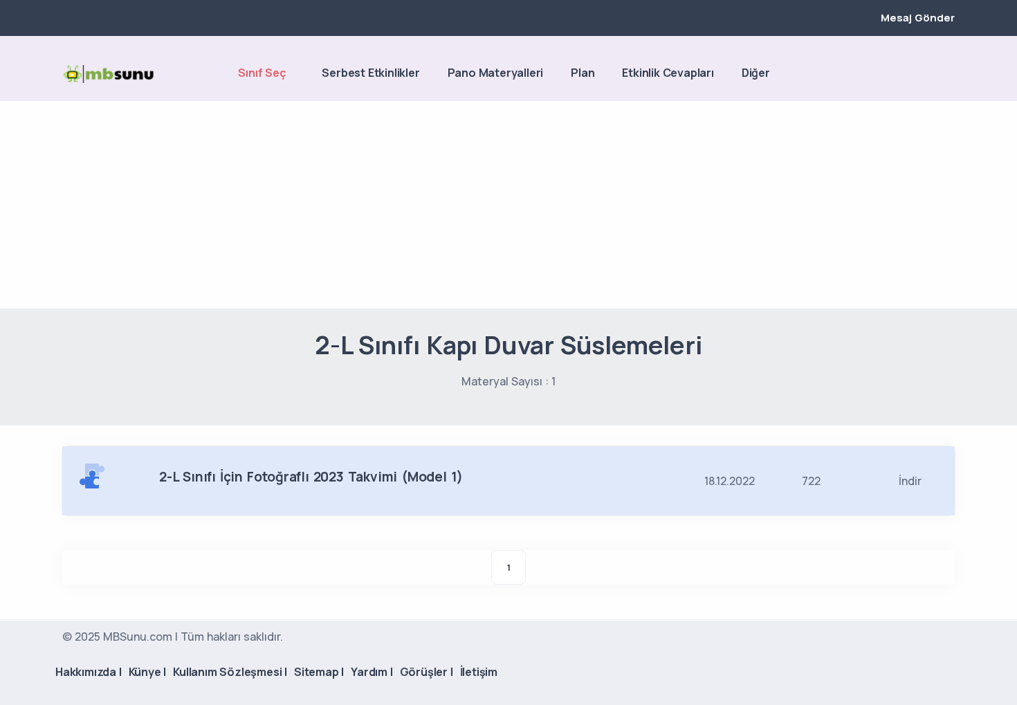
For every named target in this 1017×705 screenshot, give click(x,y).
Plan (582, 72)
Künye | (148, 671)
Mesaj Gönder (918, 17)
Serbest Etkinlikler (370, 72)
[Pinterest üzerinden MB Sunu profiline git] (948, 74)
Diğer (756, 72)
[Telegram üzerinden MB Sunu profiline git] (901, 74)
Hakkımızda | (88, 671)
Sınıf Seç (261, 72)
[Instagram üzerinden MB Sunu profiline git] (924, 74)
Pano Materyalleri (496, 72)
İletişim (478, 671)
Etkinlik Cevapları (667, 72)
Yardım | (371, 671)
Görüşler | (426, 671)
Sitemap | (319, 671)
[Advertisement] (508, 205)
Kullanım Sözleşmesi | (230, 671)
